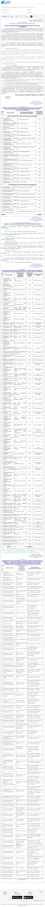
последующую (9, 65)
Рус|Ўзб (38, 16)
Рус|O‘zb (42, 16)
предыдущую (9, 48)
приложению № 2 (22, 81)
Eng (29, 16)
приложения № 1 (9, 262)
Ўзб (33, 16)
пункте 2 (9, 229)
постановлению (34, 102)
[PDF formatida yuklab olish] (14, 17)
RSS (41, 892)
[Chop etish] (16, 17)
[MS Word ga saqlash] (12, 17)
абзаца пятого (9, 231)
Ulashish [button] (30, 12)
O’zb (35, 16)
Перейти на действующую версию (36, 21)
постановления (18, 61)
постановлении (10, 225)
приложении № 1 (11, 236)
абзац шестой (8, 233)
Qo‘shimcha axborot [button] (5, 12)
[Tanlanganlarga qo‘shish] (2, 17)
